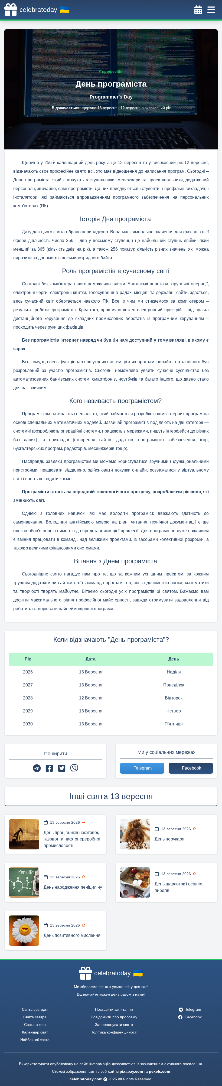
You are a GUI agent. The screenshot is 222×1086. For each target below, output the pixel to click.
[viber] (74, 768)
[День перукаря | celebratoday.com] (135, 834)
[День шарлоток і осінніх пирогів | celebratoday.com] (135, 882)
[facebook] (49, 768)
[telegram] (37, 768)
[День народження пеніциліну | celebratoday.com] (24, 882)
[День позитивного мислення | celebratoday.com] (24, 930)
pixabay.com (131, 1071)
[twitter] (62, 768)
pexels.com (159, 1071)
